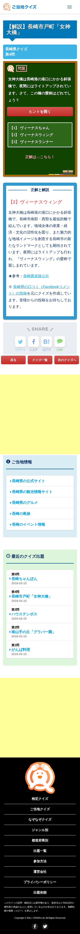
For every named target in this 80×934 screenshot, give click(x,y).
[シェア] (33, 341)
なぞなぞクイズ (40, 819)
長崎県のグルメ (25, 503)
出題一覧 (40, 850)
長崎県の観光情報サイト (32, 492)
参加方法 (40, 861)
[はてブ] (46, 341)
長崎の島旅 (21, 514)
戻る (13, 360)
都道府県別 (40, 840)
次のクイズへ (67, 360)
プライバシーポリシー (40, 882)
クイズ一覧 (40, 360)
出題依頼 (40, 892)
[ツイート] (20, 341)
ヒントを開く (40, 111)
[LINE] (59, 341)
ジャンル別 (40, 830)
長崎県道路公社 (36, 276)
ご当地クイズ (40, 809)
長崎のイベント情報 (28, 524)
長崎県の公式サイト (28, 481)
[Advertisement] (40, 414)
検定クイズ (40, 798)
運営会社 (40, 871)
